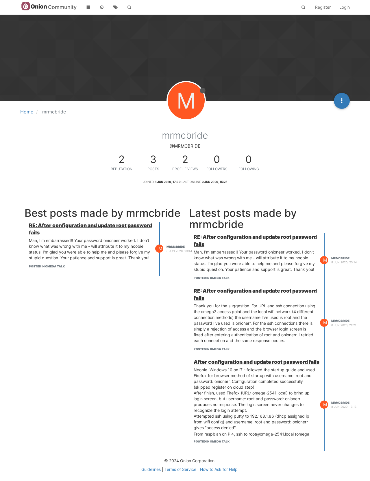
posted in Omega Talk (47, 266)
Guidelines (151, 469)
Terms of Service (180, 469)
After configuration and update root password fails (256, 362)
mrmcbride (175, 246)
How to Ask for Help (219, 469)
